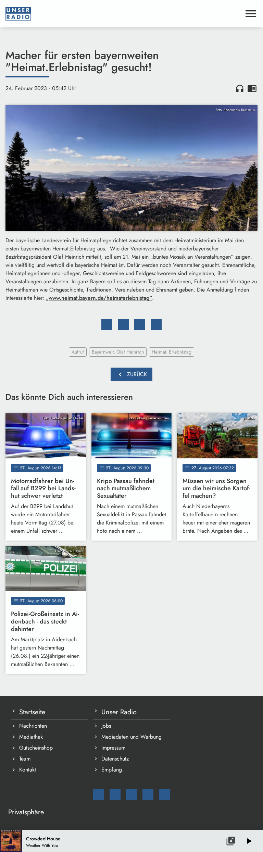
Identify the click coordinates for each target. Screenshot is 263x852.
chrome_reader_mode (252, 88)
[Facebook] (115, 794)
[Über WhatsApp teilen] (139, 324)
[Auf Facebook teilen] (106, 324)
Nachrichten (33, 726)
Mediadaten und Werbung (131, 737)
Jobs (106, 726)
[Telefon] (147, 794)
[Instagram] (131, 794)
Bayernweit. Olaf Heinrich (118, 351)
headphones (240, 88)
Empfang (111, 770)
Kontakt (27, 770)
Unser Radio (119, 712)
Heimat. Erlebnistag (171, 351)
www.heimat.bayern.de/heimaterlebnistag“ (100, 298)
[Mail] (98, 794)
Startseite (32, 712)
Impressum (113, 748)
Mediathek (31, 737)
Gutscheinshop (36, 748)
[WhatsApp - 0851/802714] (164, 794)
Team (24, 759)
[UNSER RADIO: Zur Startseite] (123, 14)
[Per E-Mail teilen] (156, 324)
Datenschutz (115, 759)
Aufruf (78, 351)
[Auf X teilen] (123, 324)
